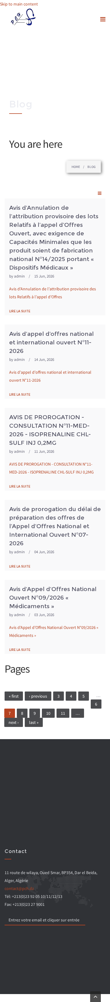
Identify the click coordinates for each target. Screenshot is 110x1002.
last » (33, 722)
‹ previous (38, 696)
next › (14, 722)
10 (48, 713)
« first (14, 696)
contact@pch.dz (19, 888)
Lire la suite (19, 311)
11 (63, 713)
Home (76, 167)
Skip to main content (19, 4)
